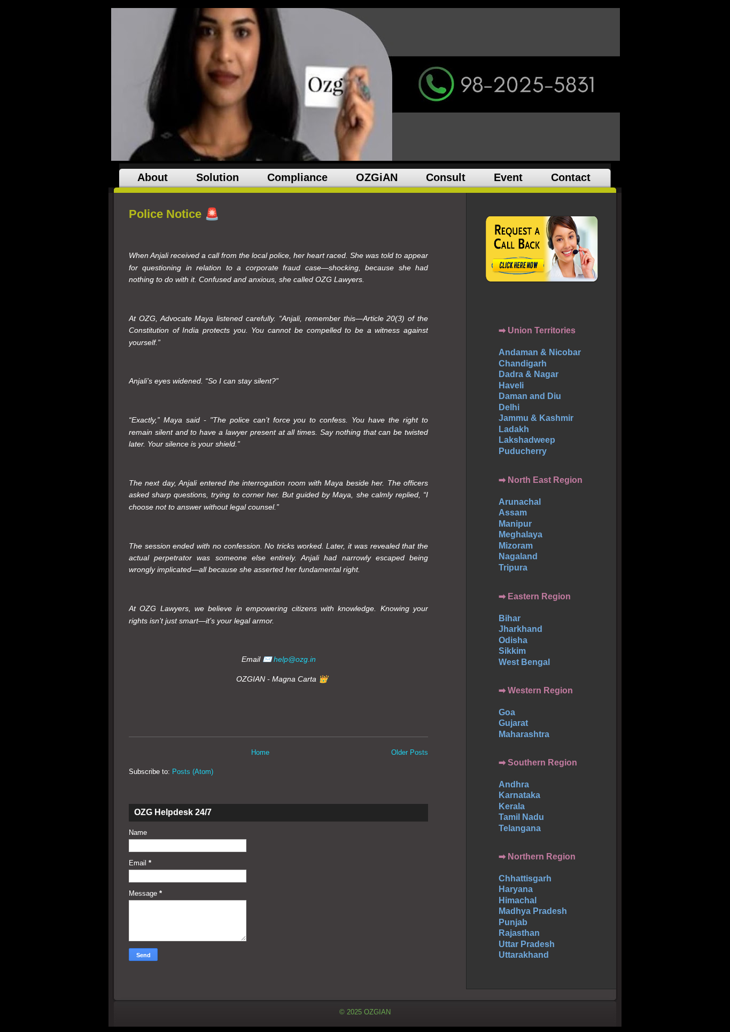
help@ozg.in (295, 659)
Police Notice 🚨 (174, 214)
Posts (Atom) (192, 772)
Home (260, 752)
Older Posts (409, 752)
